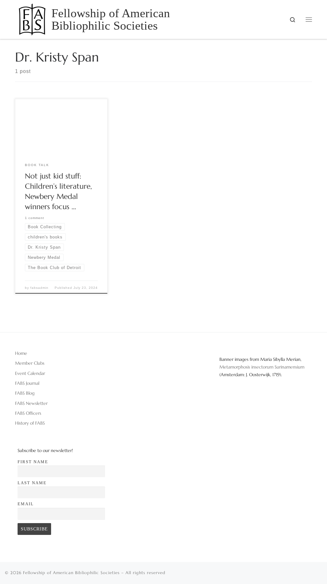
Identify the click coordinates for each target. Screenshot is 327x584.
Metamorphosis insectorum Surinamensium (261, 367)
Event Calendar (30, 373)
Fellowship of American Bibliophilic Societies (71, 572)
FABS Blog (24, 393)
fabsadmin (39, 287)
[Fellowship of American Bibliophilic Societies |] (32, 18)
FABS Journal (27, 383)
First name (33, 461)
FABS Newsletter (31, 403)
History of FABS (30, 423)
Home (21, 353)
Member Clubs (29, 363)
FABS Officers (28, 413)
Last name (32, 482)
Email (26, 503)
